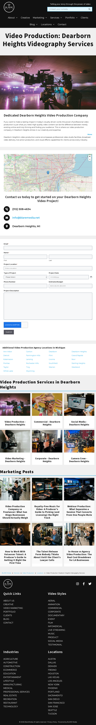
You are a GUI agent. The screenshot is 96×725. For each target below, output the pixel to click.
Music (51, 633)
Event (51, 619)
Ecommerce (10, 670)
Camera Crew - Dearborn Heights (79, 460)
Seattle (52, 710)
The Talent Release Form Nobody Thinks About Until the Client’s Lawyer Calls (47, 556)
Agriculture (10, 659)
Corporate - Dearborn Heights (47, 460)
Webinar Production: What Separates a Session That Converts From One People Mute (79, 510)
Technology (10, 706)
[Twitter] (90, 584)
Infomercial (55, 626)
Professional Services (16, 692)
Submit (9, 332)
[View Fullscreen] (6, 156)
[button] (48, 173)
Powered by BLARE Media (67, 722)
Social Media (55, 641)
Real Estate (10, 695)
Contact (62, 24)
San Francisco (56, 703)
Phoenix (53, 688)
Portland (54, 692)
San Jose (53, 706)
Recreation (10, 699)
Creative (25, 17)
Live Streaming (56, 630)
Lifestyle (8, 681)
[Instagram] (77, 584)
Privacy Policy (52, 722)
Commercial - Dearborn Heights (47, 423)
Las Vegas (53, 677)
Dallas (52, 662)
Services (54, 17)
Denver (52, 666)
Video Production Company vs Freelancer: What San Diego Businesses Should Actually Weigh (15, 512)
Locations (46, 24)
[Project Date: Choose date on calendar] (91, 277)
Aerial (51, 600)
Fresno (52, 670)
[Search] (89, 9)
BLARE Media (6, 573)
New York (53, 684)
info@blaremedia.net (26, 217)
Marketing (38, 17)
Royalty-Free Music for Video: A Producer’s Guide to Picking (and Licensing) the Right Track (47, 512)
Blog (32, 24)
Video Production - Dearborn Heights (15, 423)
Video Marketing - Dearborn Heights (15, 460)
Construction (11, 666)
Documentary (56, 615)
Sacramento (55, 695)
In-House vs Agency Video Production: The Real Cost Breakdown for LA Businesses (79, 556)
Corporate (54, 611)
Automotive (10, 662)
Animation (54, 604)
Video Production (28, 573)
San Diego (54, 699)
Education (9, 673)
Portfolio (70, 17)
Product (53, 637)
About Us (8, 600)
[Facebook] (83, 584)
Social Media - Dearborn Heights (79, 423)
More (90, 134)
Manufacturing (12, 684)
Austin (52, 659)
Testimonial (55, 644)
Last (50, 260)
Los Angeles (55, 681)
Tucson (52, 713)
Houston (53, 673)
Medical (8, 688)
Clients (84, 17)
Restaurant (10, 703)
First (5, 260)
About (11, 17)
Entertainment (12, 677)
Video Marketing (13, 608)
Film (50, 622)
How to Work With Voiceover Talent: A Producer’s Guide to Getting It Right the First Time (15, 557)
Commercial (55, 608)
